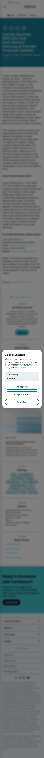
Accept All (22, 386)
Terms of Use (20, 367)
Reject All (22, 402)
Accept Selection (22, 394)
